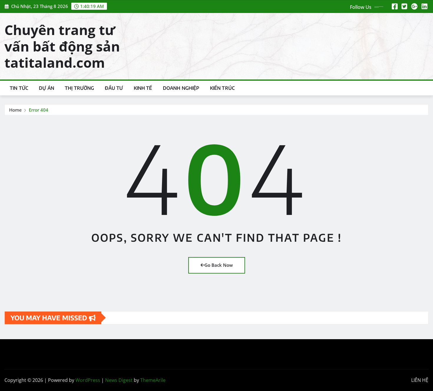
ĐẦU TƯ (114, 88)
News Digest (119, 380)
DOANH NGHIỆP (181, 88)
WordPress (87, 380)
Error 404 (38, 110)
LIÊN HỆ (419, 380)
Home (15, 110)
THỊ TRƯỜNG (79, 88)
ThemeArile (153, 380)
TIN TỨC (19, 88)
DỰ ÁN (46, 88)
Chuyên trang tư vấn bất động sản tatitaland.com (62, 46)
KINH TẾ (143, 88)
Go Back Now (218, 265)
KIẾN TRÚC (222, 88)
